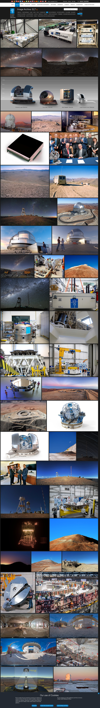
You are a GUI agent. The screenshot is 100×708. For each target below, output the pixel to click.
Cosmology (42, 12)
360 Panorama (26, 12)
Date (81, 15)
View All (19, 12)
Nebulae (41, 14)
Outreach (67, 4)
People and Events (53, 14)
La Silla (36, 14)
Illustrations (30, 14)
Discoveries (53, 4)
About (12, 4)
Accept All (34, 705)
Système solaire (21, 16)
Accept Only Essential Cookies (47, 705)
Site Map (73, 1)
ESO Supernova (52, 12)
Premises (60, 14)
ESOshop (34, 4)
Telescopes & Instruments (43, 4)
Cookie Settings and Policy (62, 705)
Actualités (27, 4)
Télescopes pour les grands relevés (46, 16)
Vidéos (21, 4)
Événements (60, 4)
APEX (34, 12)
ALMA (31, 12)
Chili (38, 12)
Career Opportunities (89, 4)
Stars (35, 16)
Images (17, 4)
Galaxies (73, 12)
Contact (69, 1)
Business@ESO (79, 4)
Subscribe (65, 1)
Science (81, 1)
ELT (47, 12)
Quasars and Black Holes (69, 14)
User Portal (86, 1)
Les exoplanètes (60, 12)
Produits (73, 4)
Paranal (45, 14)
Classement (80, 13)
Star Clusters (29, 16)
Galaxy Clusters (21, 14)
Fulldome (68, 12)
